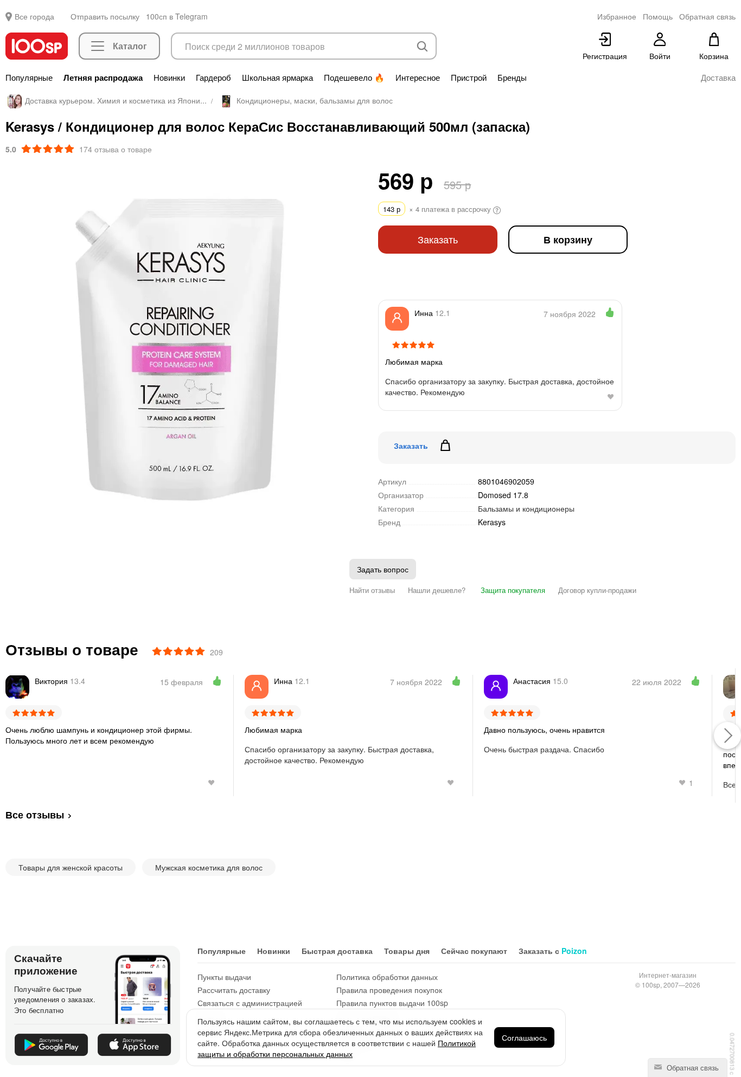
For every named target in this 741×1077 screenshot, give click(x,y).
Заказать (438, 239)
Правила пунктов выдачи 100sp (392, 1002)
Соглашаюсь (524, 1037)
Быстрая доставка (337, 950)
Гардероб (213, 77)
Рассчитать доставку (233, 989)
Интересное (417, 77)
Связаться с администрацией (249, 1002)
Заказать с (553, 950)
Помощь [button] (658, 16)
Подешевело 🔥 (354, 77)
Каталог (130, 46)
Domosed (503, 494)
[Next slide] (348, 345)
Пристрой (469, 77)
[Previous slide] (13, 345)
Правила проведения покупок (389, 989)
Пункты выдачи (224, 976)
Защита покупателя (511, 590)
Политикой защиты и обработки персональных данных (336, 1048)
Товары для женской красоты (70, 867)
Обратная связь (692, 1067)
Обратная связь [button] (707, 16)
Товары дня (407, 950)
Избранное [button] (616, 16)
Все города (34, 16)
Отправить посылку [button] (105, 16)
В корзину (568, 239)
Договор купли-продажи (597, 590)
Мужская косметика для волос (209, 867)
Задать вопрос (382, 569)
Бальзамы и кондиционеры (526, 508)
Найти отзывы (372, 590)
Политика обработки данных (387, 976)
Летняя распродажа (103, 77)
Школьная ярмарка (277, 77)
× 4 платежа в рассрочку (438, 209)
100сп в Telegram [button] (177, 16)
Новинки (169, 77)
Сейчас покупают (474, 950)
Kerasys (492, 522)
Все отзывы (34, 814)
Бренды (512, 77)
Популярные (29, 77)
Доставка (718, 77)
